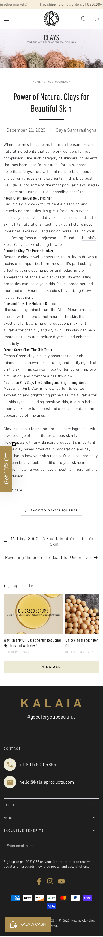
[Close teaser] (14, 444)
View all (51, 667)
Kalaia (76, 920)
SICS (50, 920)
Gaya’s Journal (56, 81)
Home (37, 81)
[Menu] (6, 19)
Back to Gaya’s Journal (54, 510)
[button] (83, 19)
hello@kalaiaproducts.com (47, 782)
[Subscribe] (96, 845)
